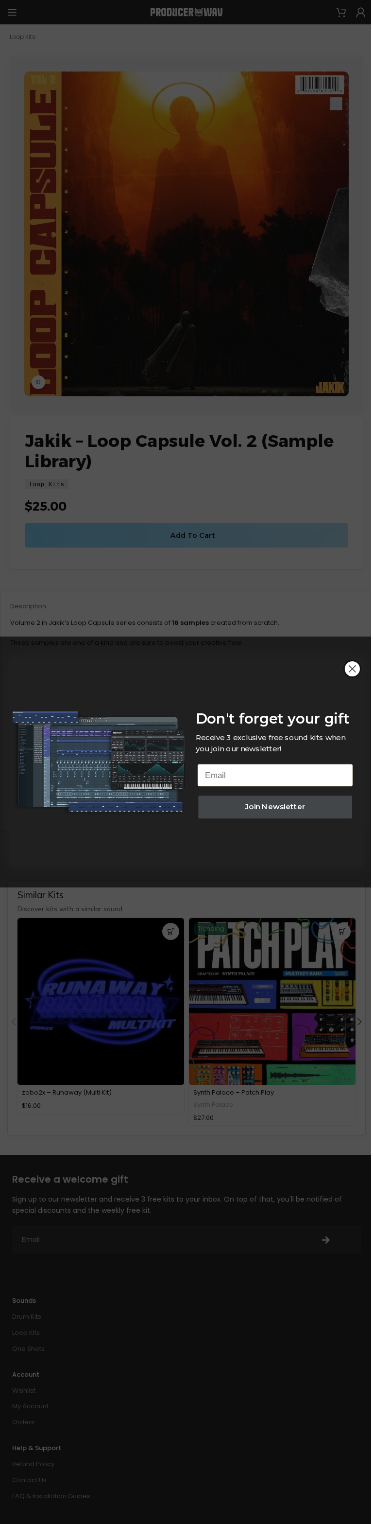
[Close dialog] (352, 669)
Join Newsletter (275, 806)
